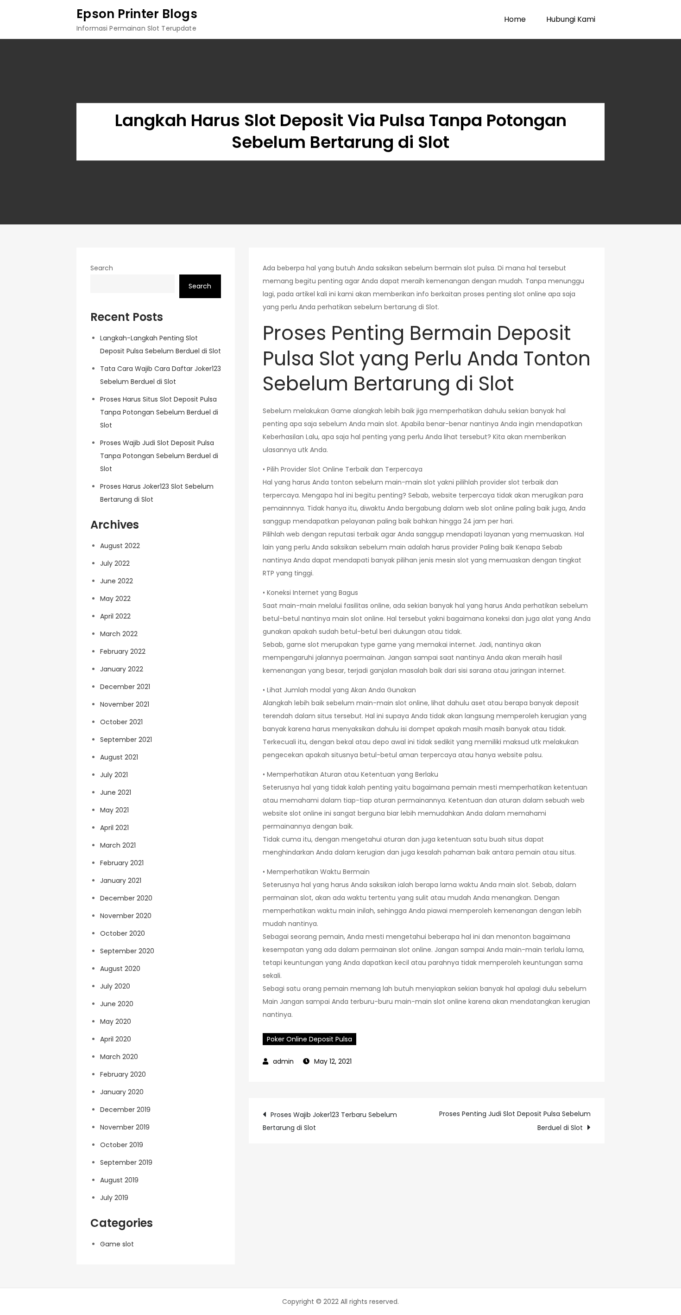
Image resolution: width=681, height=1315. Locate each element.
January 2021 (120, 880)
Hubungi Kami (570, 19)
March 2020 (119, 1056)
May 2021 (114, 810)
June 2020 (116, 1004)
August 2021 (119, 757)
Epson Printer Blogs (136, 14)
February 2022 (122, 651)
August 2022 (120, 545)
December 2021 (125, 686)
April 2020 (115, 1039)
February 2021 (122, 863)
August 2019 (119, 1180)
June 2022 (116, 581)
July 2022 (115, 563)
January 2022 (121, 669)
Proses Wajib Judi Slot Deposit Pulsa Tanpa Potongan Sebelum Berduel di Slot (159, 455)
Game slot (117, 1244)
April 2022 (115, 616)
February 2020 (123, 1074)
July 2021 (114, 774)
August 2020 (120, 968)
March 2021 (118, 845)
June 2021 (115, 792)
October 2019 (121, 1144)
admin (283, 1061)
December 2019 (125, 1109)
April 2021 (114, 827)
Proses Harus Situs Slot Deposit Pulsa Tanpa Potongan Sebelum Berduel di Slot (159, 412)
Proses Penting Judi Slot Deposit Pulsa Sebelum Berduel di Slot (515, 1120)
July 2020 (115, 986)
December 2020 (126, 898)
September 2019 (126, 1162)
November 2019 (125, 1127)
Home (515, 19)
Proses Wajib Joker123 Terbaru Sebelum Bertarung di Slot (330, 1121)
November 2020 (125, 915)
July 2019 (114, 1197)
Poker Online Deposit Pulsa (309, 1039)
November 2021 (124, 704)
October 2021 (121, 722)
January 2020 (122, 1092)
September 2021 (126, 739)
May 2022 (115, 598)
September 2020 (127, 951)
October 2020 (122, 933)
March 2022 (119, 633)
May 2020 (115, 1021)
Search (101, 268)
